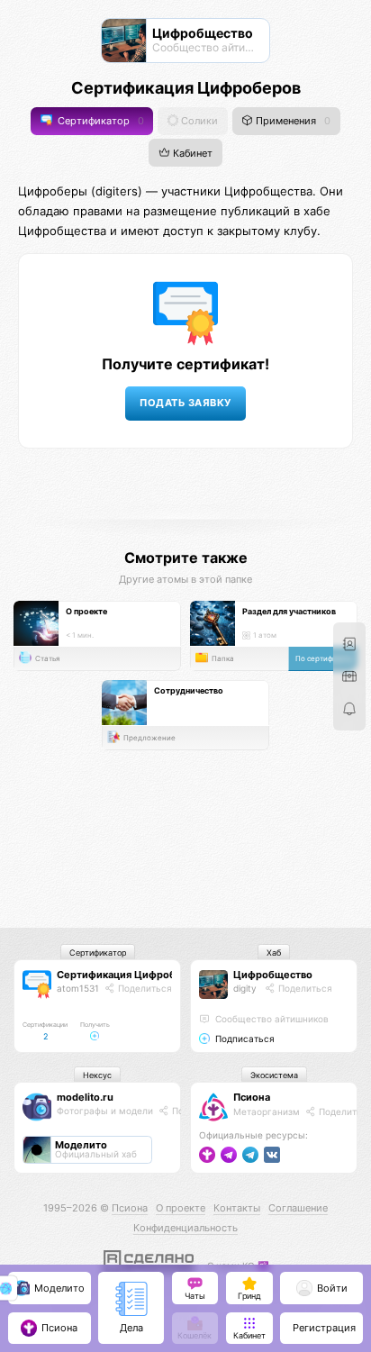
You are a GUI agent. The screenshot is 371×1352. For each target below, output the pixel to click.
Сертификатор (99, 121)
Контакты (236, 1208)
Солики (198, 121)
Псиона (251, 1097)
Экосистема (274, 1075)
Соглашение (298, 1208)
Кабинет (191, 153)
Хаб (274, 952)
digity (245, 988)
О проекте (180, 1208)
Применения (291, 121)
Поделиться (143, 988)
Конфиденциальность (185, 1227)
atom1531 (78, 988)
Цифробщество (272, 974)
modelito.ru (85, 1097)
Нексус (97, 1075)
